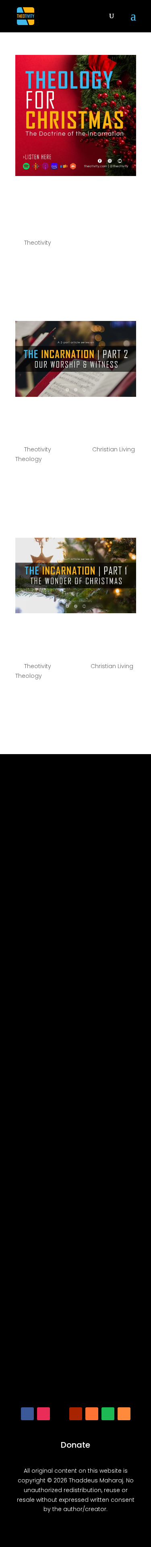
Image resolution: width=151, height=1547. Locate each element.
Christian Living (113, 449)
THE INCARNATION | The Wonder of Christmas (75, 637)
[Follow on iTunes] (91, 1413)
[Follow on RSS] (124, 1413)
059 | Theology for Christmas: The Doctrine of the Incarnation (73, 207)
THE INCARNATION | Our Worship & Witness (75, 420)
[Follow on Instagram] (43, 1413)
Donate (75, 1445)
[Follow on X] (59, 1413)
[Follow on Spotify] (107, 1413)
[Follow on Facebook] (27, 1413)
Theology (28, 459)
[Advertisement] (75, 1084)
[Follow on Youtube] (75, 1413)
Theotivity (37, 243)
